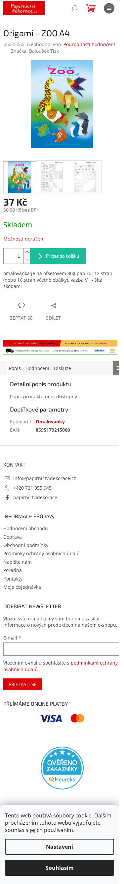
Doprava (12, 537)
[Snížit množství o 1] (26, 260)
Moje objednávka (22, 587)
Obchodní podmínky (25, 545)
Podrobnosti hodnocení (89, 44)
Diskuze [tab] (62, 368)
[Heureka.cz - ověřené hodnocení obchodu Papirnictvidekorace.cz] (62, 768)
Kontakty (12, 579)
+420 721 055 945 (32, 488)
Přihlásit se (23, 684)
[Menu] (109, 8)
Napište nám (17, 562)
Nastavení (59, 846)
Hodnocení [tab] (37, 368)
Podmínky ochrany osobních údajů (41, 553)
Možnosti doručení (24, 239)
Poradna (12, 570)
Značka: (35, 51)
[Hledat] (74, 8)
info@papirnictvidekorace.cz (44, 478)
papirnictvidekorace (35, 497)
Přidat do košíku (62, 256)
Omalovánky (50, 421)
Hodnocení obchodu (25, 528)
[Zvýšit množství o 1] (26, 252)
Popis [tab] (15, 368)
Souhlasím (60, 867)
